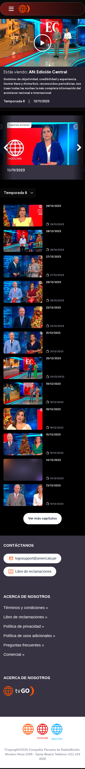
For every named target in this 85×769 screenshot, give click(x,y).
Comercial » (13, 654)
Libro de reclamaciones (33, 571)
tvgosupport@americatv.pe (35, 558)
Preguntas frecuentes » (23, 645)
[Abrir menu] (11, 9)
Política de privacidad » (23, 626)
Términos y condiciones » (25, 607)
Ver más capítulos (42, 518)
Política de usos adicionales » (29, 636)
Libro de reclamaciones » (25, 617)
